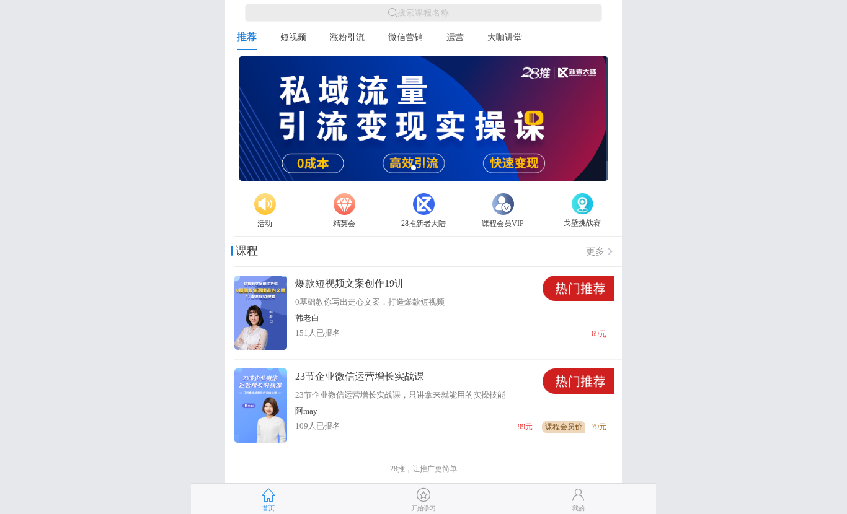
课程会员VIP (503, 223)
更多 (595, 251)
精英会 (344, 223)
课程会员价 (563, 426)
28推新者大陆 (423, 223)
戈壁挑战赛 (582, 223)
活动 (264, 223)
